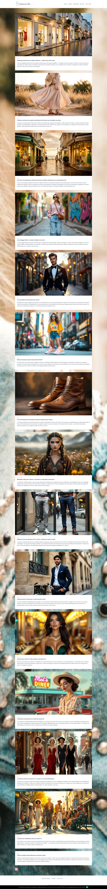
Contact (54, 878)
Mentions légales (46, 878)
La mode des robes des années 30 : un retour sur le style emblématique (35, 778)
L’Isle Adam (88, 4)
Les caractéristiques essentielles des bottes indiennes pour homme (35, 419)
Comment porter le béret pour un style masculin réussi (31, 599)
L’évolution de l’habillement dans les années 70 (29, 838)
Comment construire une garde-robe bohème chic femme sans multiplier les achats (39, 120)
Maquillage (75, 4)
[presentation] (53, 34)
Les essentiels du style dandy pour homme (28, 299)
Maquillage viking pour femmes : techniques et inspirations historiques (35, 479)
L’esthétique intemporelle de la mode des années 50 (30, 719)
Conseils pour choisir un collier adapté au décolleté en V (31, 659)
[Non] (105, 887)
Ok (87, 887)
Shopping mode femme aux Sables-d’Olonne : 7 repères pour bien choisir (36, 60)
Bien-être (82, 4)
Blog (18, 58)
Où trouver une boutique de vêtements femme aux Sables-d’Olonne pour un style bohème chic (41, 180)
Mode (65, 4)
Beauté (70, 4)
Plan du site (60, 878)
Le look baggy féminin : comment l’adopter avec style (31, 240)
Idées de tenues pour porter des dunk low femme (29, 359)
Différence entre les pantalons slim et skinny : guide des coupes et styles (36, 539)
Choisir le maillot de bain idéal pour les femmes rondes (31, 855)
